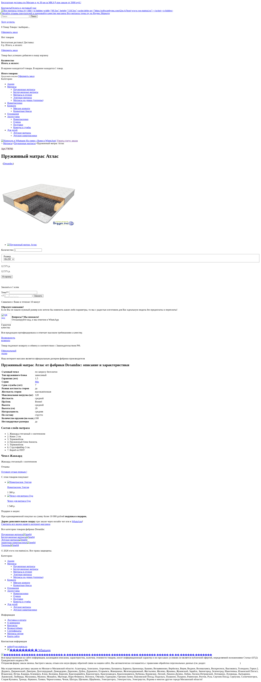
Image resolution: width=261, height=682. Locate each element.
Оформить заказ (9, 32)
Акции (10, 84)
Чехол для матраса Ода (19, 501)
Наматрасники (14, 103)
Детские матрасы (22, 133)
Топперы (5, 545)
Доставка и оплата (16, 620)
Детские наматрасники (25, 135)
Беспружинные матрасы (25, 92)
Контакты (6, 8)
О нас (33, 8)
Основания (13, 114)
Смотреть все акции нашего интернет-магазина (25, 524)
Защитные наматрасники (14, 542)
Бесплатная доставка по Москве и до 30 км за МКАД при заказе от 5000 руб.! (41, 2)
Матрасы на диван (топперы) (28, 100)
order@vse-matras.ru (17, 646)
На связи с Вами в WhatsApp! (40, 140)
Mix (37, 381)
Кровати (11, 105)
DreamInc (8, 163)
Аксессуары (13, 116)
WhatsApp (77, 521)
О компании (13, 622)
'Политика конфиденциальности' (223, 663)
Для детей (12, 130)
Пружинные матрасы (24, 89)
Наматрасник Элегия (18, 487)
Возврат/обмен (15, 628)
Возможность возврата (8, 339)
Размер (7, 256)
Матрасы (11, 86)
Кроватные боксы (22, 111)
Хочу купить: (8, 22)
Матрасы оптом (15, 633)
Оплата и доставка (21, 8)
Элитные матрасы (22, 97)
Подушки (18, 124)
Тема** (5, 292)
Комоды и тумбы (22, 127)
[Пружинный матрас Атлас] (22, 244)
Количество (7, 250)
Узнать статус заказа (67, 140)
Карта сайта (13, 636)
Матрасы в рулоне (22, 95)
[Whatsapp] (29, 650)
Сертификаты (14, 631)
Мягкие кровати (21, 108)
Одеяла (17, 122)
